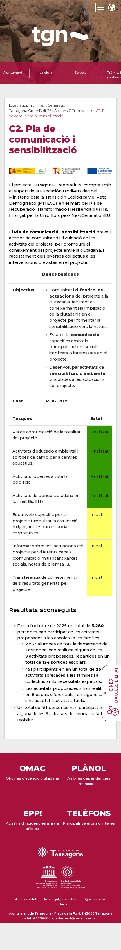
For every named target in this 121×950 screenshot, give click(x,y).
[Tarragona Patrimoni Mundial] (60, 889)
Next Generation (53, 105)
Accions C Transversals (73, 111)
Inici (32, 105)
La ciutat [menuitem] (46, 73)
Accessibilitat (25, 899)
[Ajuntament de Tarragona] (60, 43)
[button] (111, 8)
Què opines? (95, 899)
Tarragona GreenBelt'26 (30, 111)
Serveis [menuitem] (80, 73)
